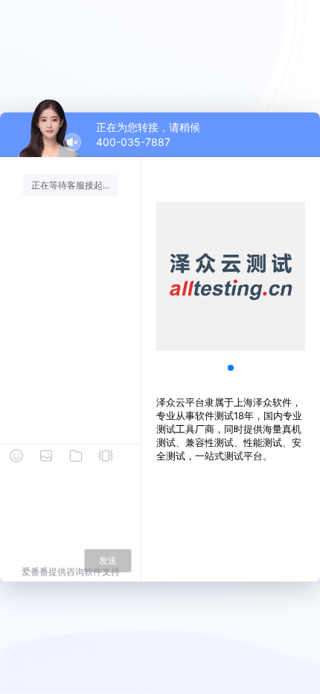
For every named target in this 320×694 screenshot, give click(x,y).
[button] (231, 368)
